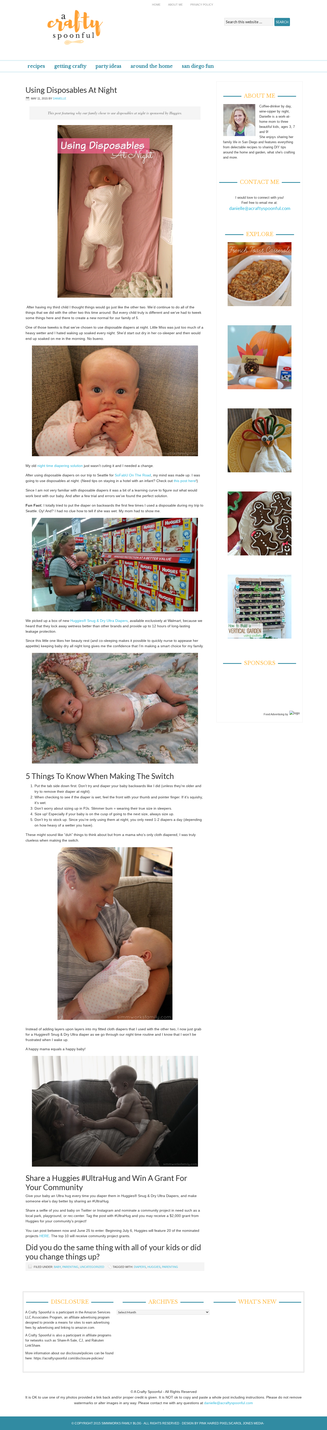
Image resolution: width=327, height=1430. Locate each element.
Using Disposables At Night (71, 89)
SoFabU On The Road (133, 475)
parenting (170, 1266)
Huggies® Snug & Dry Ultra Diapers (99, 621)
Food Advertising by (276, 714)
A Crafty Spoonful (98, 23)
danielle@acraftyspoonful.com (259, 208)
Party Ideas (108, 66)
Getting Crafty (70, 66)
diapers (140, 1266)
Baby (57, 1266)
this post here (185, 481)
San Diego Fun (198, 66)
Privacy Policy (201, 4)
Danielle (59, 98)
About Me (175, 4)
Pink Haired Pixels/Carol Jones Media (231, 1423)
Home (156, 4)
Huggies (153, 1266)
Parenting (70, 1266)
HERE (44, 1236)
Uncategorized (92, 1266)
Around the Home (152, 66)
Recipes (36, 66)
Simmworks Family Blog (121, 1423)
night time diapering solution (60, 466)
